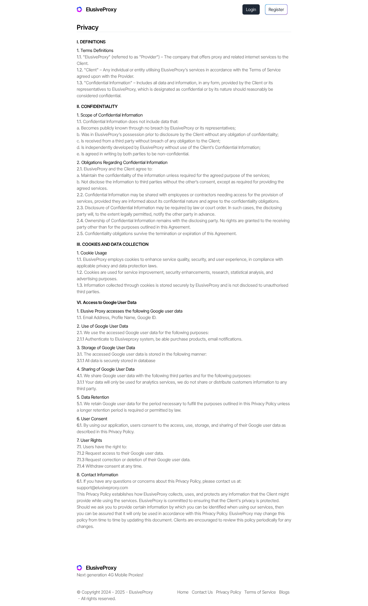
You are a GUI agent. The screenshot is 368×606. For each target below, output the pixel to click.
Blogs (284, 592)
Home (183, 592)
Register (276, 9)
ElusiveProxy (101, 9)
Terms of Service (260, 592)
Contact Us (202, 592)
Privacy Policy (228, 592)
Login (251, 9)
